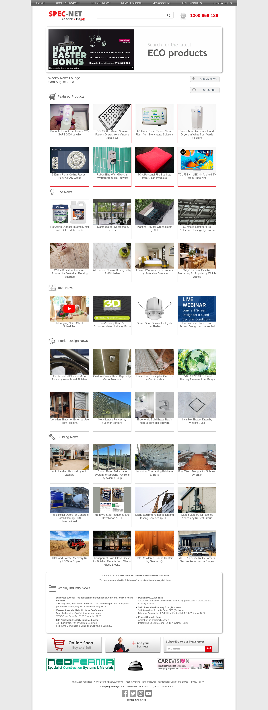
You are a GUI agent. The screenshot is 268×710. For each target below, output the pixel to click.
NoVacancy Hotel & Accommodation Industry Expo (112, 325)
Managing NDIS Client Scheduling (69, 325)
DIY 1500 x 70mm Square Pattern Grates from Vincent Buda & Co (112, 134)
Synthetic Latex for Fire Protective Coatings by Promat (197, 228)
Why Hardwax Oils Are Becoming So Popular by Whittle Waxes (197, 273)
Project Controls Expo (149, 617)
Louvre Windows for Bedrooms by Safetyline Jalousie (154, 272)
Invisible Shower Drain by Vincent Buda (197, 421)
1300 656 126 (204, 15)
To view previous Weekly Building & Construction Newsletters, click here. (135, 580)
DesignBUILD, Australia (150, 597)
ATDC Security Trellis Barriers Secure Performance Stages (197, 559)
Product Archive (132, 682)
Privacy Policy (197, 682)
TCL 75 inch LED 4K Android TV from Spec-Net (197, 176)
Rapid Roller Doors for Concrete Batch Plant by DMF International (70, 518)
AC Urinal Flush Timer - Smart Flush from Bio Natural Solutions (154, 133)
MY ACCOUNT (162, 3)
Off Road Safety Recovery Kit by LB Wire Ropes (69, 559)
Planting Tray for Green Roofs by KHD (154, 228)
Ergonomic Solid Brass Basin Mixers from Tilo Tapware (154, 421)
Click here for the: (135, 575)
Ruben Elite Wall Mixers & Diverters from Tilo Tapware (112, 176)
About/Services (84, 682)
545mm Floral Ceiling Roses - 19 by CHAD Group (69, 176)
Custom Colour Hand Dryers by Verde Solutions (112, 378)
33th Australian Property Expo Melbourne (77, 620)
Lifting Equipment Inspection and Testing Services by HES (154, 516)
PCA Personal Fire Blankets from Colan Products (154, 176)
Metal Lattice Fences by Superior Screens (112, 421)
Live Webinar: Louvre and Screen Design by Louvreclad (197, 325)
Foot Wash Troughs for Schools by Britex (197, 473)
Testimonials (162, 682)
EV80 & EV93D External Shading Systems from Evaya (197, 378)
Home (73, 682)
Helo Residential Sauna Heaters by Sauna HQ (155, 559)
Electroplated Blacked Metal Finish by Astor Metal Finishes (70, 378)
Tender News (148, 682)
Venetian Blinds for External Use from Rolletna (70, 421)
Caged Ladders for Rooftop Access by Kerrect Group (197, 516)
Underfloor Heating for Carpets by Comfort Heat (154, 378)
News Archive (116, 682)
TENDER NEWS (100, 3)
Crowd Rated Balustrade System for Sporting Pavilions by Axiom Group (112, 474)
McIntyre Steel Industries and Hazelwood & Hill (112, 516)
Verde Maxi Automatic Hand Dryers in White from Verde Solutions (197, 134)
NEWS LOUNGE (131, 3)
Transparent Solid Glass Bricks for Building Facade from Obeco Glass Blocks (112, 561)
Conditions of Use (179, 682)
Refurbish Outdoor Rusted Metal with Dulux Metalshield (69, 228)
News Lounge (101, 682)
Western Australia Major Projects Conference (79, 610)
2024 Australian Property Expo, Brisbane (159, 607)
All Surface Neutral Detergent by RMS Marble (112, 272)
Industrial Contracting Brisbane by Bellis (154, 473)
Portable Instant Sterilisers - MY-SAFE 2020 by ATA (69, 133)
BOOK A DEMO (222, 3)
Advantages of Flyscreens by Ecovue (112, 228)
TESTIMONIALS (192, 3)
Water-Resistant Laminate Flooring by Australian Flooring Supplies (70, 273)
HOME (40, 3)
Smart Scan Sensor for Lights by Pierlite (154, 325)
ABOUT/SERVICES (67, 3)
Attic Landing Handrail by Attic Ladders (69, 473)
